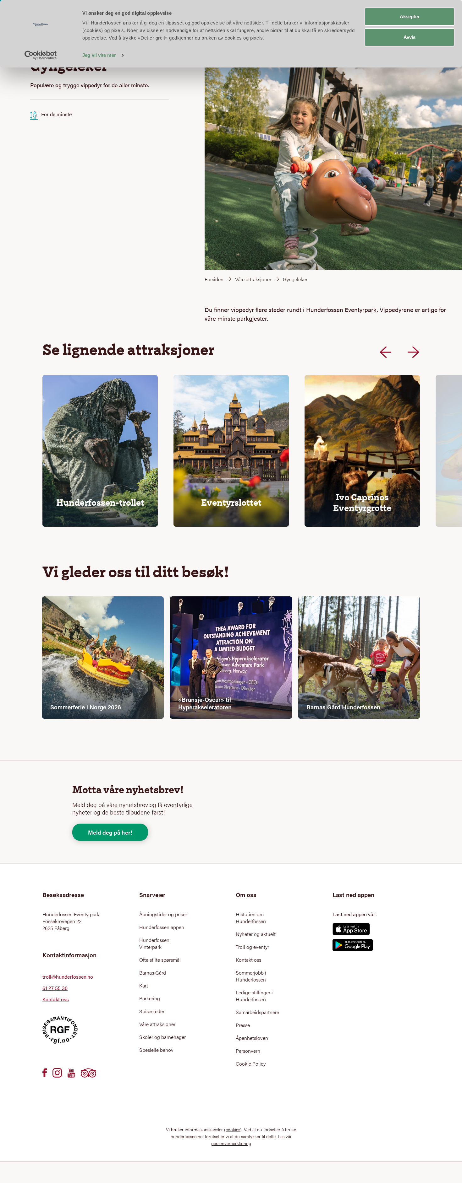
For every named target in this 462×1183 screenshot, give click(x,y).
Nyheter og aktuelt (256, 934)
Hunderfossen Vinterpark (154, 943)
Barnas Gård (152, 972)
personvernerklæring (231, 1143)
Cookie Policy (251, 1063)
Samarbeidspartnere (257, 1012)
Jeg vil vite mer (99, 55)
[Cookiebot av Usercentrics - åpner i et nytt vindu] (40, 55)
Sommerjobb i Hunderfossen (251, 976)
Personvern (248, 1050)
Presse (243, 1025)
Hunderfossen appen (161, 927)
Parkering (149, 998)
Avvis (409, 37)
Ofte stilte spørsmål (160, 959)
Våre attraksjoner (253, 279)
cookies (233, 1129)
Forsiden (214, 279)
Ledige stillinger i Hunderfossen (254, 996)
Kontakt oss (55, 999)
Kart (143, 985)
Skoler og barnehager (162, 1037)
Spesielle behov (156, 1049)
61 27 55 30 (55, 988)
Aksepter (410, 16)
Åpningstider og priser (163, 914)
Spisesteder (151, 1011)
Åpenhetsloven (252, 1038)
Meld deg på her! (110, 832)
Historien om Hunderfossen (251, 918)
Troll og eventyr (252, 947)
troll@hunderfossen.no (67, 976)
